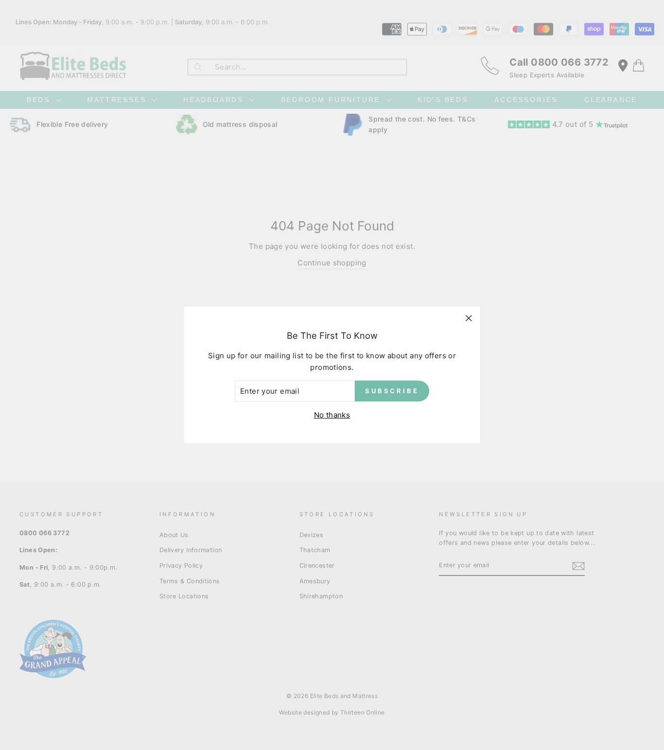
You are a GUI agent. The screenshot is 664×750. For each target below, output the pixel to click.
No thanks (332, 414)
